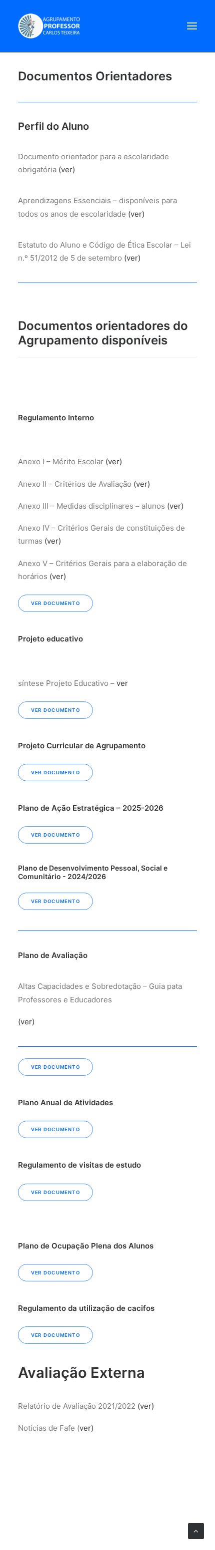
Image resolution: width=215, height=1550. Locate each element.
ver (122, 683)
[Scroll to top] (196, 1530)
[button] (192, 26)
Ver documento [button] (55, 604)
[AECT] (49, 25)
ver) (87, 1428)
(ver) (66, 169)
